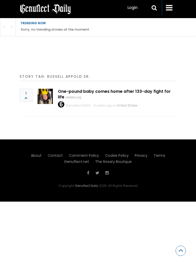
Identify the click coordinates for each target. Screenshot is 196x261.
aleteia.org (73, 97)
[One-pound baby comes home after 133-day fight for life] (45, 96)
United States (127, 105)
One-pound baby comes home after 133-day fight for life (114, 94)
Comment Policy (84, 155)
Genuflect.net (76, 161)
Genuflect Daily (86, 186)
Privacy (141, 155)
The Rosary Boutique (113, 161)
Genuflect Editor (78, 105)
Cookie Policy (117, 155)
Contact (55, 155)
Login (132, 7)
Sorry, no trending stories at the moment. (55, 29)
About (36, 155)
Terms (159, 155)
